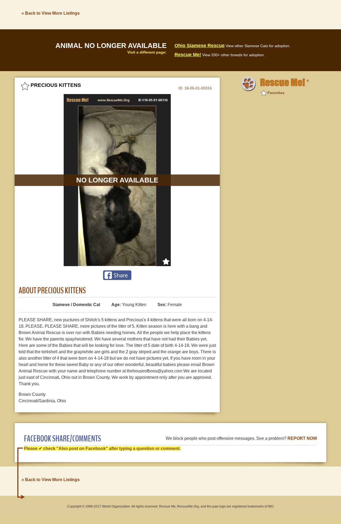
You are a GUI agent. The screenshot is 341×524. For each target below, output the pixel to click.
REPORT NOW (302, 438)
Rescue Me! (187, 54)
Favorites (276, 93)
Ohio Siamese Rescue (199, 45)
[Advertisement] (229, 14)
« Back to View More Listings (51, 13)
